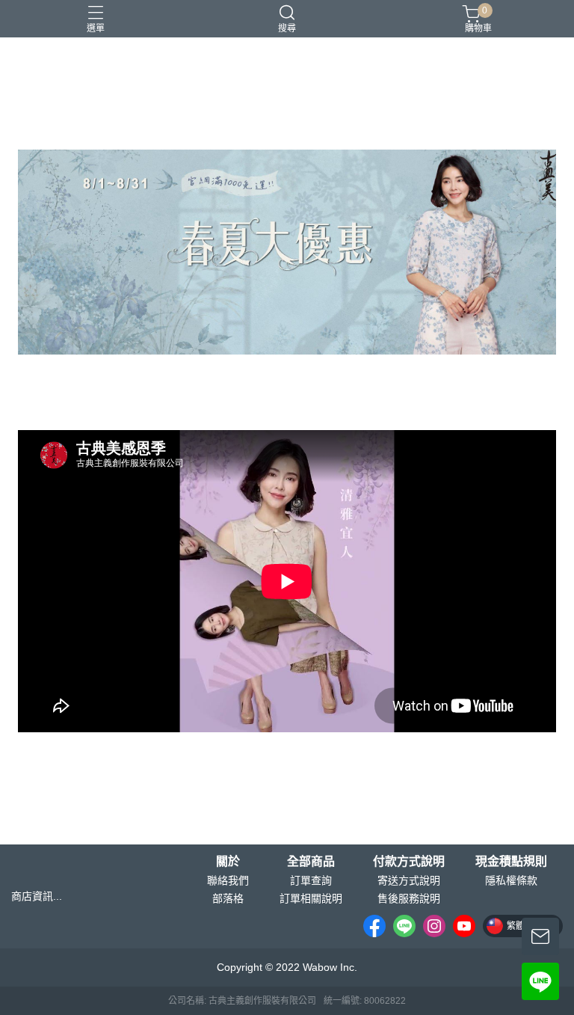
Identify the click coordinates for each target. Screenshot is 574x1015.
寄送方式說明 (408, 880)
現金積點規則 (511, 862)
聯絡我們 (228, 880)
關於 (228, 862)
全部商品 (311, 862)
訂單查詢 (311, 880)
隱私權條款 (511, 880)
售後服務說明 (408, 898)
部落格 (228, 898)
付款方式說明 (409, 862)
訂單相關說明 (311, 898)
